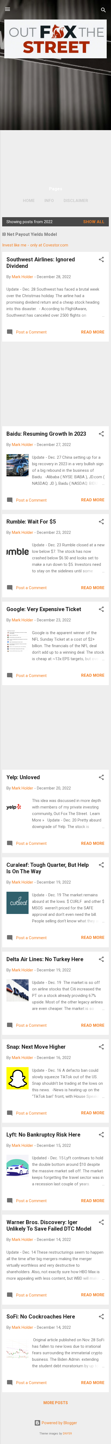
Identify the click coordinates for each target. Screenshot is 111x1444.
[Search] (103, 11)
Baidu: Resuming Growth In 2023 (46, 434)
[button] (101, 260)
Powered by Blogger (59, 1422)
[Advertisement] (55, 119)
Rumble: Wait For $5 (31, 521)
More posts (55, 1403)
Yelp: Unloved (23, 777)
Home (29, 200)
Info (49, 200)
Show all (94, 221)
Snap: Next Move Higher (36, 1047)
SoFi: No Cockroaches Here (40, 1316)
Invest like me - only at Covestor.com (35, 245)
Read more (93, 332)
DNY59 (67, 1433)
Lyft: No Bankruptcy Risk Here (43, 1134)
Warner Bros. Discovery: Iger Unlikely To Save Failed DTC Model (48, 1225)
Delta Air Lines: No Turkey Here (44, 959)
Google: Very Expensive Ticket (43, 609)
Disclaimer (76, 200)
